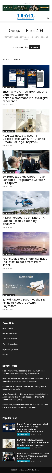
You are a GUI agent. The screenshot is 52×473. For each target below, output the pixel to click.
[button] (4, 18)
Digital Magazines (10, 349)
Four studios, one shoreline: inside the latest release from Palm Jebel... (25, 262)
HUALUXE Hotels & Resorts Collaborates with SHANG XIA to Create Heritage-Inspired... (24, 139)
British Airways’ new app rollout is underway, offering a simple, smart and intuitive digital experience (25, 96)
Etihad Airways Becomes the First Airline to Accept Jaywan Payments (24, 303)
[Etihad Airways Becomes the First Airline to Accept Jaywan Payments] (26, 285)
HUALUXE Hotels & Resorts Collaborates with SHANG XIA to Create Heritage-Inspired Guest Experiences (26, 380)
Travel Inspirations (10, 344)
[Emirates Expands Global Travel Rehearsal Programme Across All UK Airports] (26, 161)
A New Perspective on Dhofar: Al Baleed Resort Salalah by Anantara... (24, 221)
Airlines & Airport (8, 87)
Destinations (8, 328)
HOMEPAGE (34, 47)
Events (5, 354)
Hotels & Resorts (8, 131)
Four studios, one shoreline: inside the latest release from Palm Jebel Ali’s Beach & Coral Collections (25, 406)
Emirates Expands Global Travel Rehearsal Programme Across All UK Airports (25, 180)
